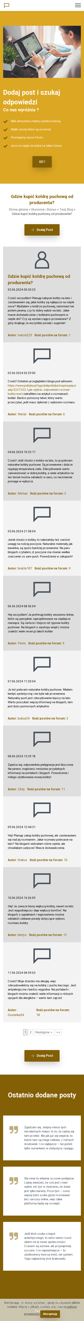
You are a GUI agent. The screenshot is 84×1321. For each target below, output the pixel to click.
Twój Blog (66, 209)
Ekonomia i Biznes (43, 209)
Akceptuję (50, 1314)
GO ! (42, 162)
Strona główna (18, 209)
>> (58, 1032)
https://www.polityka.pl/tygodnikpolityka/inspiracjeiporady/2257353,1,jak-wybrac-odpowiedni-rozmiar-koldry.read (42, 390)
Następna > (44, 1032)
